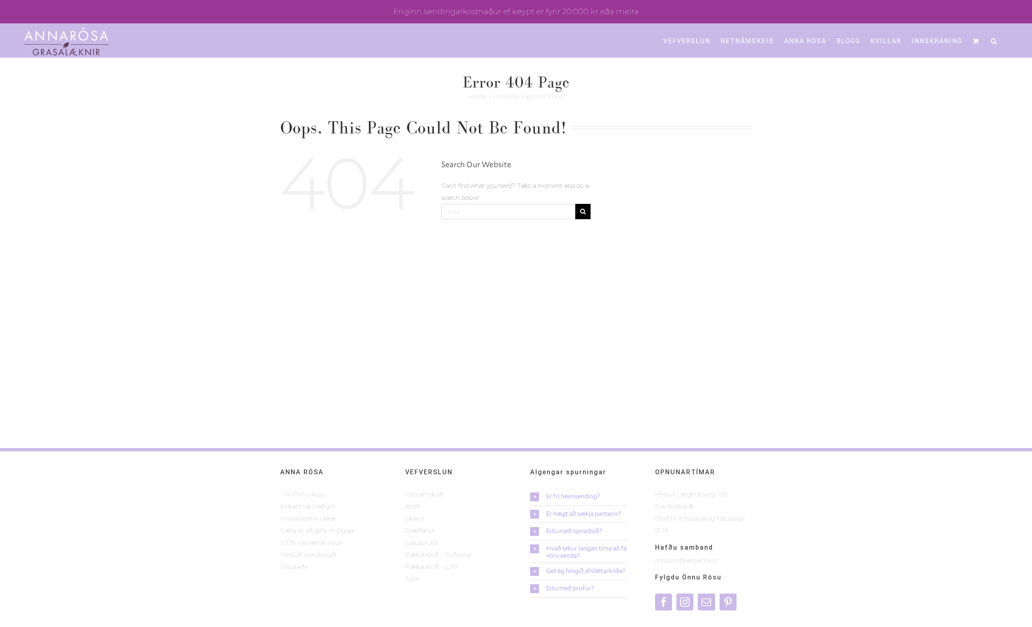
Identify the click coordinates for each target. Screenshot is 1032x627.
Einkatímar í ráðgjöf (307, 506)
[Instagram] (684, 602)
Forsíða (478, 96)
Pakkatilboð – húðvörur (438, 554)
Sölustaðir (294, 567)
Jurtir (412, 579)
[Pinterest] (728, 602)
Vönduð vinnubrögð (308, 554)
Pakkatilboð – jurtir (431, 567)
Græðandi (419, 530)
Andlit (413, 506)
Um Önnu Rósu (302, 494)
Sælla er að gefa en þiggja (317, 530)
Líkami (414, 518)
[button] (994, 40)
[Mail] (706, 602)
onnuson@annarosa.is (685, 560)
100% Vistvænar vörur (311, 542)
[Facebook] (663, 602)
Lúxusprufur (421, 542)
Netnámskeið (424, 494)
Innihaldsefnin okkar (308, 518)
